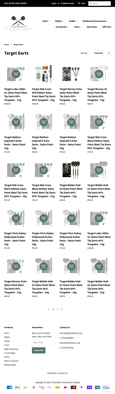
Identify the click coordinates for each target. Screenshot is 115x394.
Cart (83, 3)
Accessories (61, 26)
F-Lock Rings (9, 353)
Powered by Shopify (71, 382)
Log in (54, 3)
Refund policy (10, 365)
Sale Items (92, 26)
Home (6, 44)
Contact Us (63, 373)
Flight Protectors (11, 349)
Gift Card (106, 26)
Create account (67, 3)
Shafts (72, 21)
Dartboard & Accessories (94, 21)
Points (7, 357)
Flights (58, 21)
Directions (51, 373)
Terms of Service (11, 361)
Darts (45, 21)
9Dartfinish (57, 382)
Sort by (84, 53)
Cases (77, 26)
